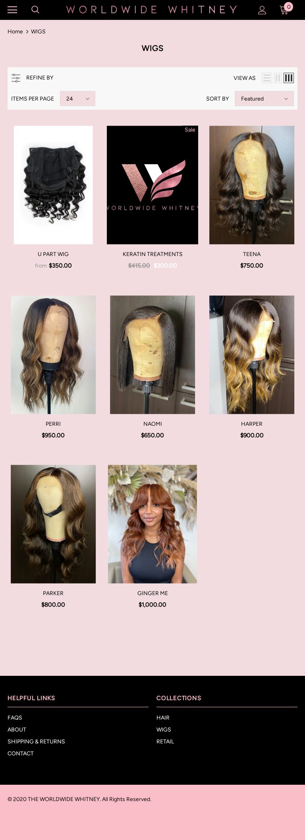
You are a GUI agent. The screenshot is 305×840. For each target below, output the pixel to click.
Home (15, 31)
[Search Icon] (35, 10)
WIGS (38, 31)
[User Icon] (262, 10)
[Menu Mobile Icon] (12, 10)
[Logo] (151, 9)
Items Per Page (32, 98)
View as (245, 78)
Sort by (217, 98)
